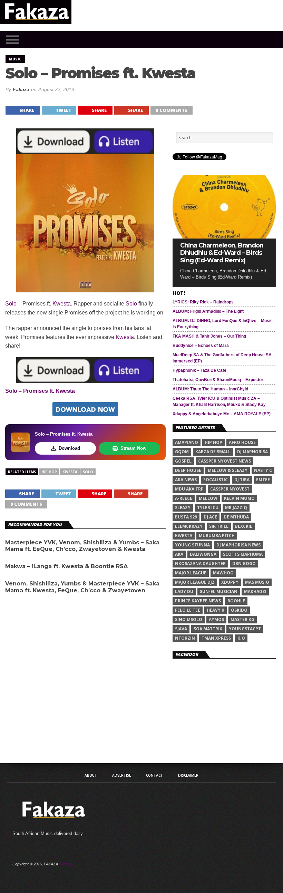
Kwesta (61, 304)
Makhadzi (255, 591)
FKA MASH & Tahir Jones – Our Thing (209, 336)
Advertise (121, 775)
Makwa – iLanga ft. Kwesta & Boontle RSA (66, 566)
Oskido (239, 610)
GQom (182, 452)
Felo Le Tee (187, 610)
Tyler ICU (207, 508)
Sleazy (183, 508)
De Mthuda (236, 517)
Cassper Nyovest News (224, 461)
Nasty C (263, 470)
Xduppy (229, 582)
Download (69, 448)
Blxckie (243, 526)
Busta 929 (186, 517)
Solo (11, 304)
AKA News (186, 480)
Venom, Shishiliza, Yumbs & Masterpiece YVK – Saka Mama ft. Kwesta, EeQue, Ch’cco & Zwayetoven (82, 586)
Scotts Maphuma (243, 554)
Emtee (263, 480)
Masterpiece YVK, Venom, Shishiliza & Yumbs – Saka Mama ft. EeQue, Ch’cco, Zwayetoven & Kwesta (82, 545)
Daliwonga (203, 554)
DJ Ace (210, 517)
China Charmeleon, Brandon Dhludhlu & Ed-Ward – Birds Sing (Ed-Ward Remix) (221, 253)
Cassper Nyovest (230, 489)
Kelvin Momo (239, 498)
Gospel (183, 461)
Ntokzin (185, 638)
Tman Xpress (216, 638)
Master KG (242, 619)
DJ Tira (242, 480)
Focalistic (215, 480)
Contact (154, 775)
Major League (190, 573)
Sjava (181, 629)
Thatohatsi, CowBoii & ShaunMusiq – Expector (218, 379)
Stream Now (133, 448)
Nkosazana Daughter (200, 563)
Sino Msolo (188, 619)
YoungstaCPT (245, 629)
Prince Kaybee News (198, 601)
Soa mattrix (208, 629)
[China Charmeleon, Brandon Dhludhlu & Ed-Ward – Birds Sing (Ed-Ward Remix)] (224, 237)
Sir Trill (218, 526)
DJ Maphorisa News (238, 545)
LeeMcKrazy (189, 526)
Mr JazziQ (236, 508)
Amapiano (186, 442)
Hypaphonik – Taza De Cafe (199, 370)
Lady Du (184, 591)
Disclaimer (188, 775)
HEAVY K (215, 610)
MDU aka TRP (189, 489)
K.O (241, 638)
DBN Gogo (244, 563)
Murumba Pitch (217, 535)
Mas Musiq (257, 582)
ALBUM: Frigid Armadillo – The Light (208, 311)
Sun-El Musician (218, 591)
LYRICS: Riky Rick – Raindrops (203, 302)
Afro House (242, 442)
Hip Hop (49, 471)
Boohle (236, 601)
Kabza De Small (213, 452)
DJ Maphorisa (252, 452)
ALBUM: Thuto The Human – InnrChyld (210, 389)
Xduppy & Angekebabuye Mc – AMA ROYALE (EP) (222, 413)
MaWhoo (223, 573)
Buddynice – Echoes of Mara (201, 345)
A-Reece (183, 498)
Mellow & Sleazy (227, 470)
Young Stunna (192, 545)
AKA (179, 554)
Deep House (188, 470)
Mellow (208, 498)
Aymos (216, 619)
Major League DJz (195, 582)
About (91, 775)
